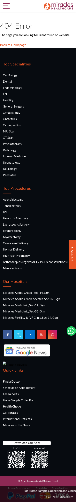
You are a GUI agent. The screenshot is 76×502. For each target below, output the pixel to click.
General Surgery (13, 106)
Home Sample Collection (18, 400)
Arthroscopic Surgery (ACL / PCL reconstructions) (35, 262)
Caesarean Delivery (16, 243)
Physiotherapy (12, 144)
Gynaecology (11, 112)
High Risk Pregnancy (16, 255)
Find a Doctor (12, 381)
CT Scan (8, 137)
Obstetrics (10, 119)
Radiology (9, 150)
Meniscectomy (12, 268)
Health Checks (12, 406)
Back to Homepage (13, 45)
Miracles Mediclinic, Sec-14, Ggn (24, 305)
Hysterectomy (12, 230)
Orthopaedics (12, 125)
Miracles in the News (16, 425)
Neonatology (11, 162)
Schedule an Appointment (19, 387)
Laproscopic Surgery (16, 224)
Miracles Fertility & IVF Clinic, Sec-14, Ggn (30, 317)
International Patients (17, 419)
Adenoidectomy (13, 199)
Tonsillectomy (12, 205)
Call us (72, 254)
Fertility (8, 100)
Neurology (10, 168)
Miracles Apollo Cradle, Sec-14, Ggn (26, 292)
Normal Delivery (13, 249)
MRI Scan (9, 131)
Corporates (10, 412)
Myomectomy (12, 237)
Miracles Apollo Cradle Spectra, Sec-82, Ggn (31, 299)
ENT (6, 94)
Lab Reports (11, 394)
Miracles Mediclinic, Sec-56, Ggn (24, 311)
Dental (7, 81)
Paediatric (9, 175)
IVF (5, 212)
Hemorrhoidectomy (15, 218)
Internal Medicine (14, 156)
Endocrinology (12, 87)
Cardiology (10, 75)
